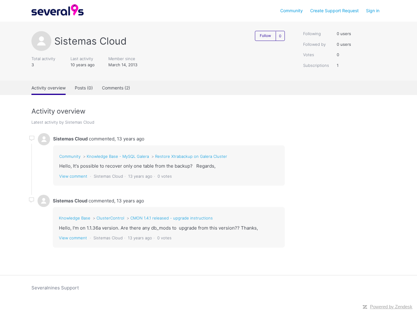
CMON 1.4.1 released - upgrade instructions (171, 218)
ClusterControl (110, 218)
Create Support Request (334, 10)
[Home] (57, 14)
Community (291, 10)
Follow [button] (265, 35)
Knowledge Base (74, 218)
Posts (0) (84, 87)
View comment (73, 176)
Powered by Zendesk (391, 306)
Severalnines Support (55, 288)
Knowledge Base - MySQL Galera (118, 156)
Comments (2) (116, 87)
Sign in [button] (372, 10)
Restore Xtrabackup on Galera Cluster (191, 156)
